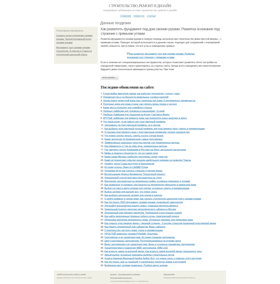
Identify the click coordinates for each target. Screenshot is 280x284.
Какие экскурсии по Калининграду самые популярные (133, 139)
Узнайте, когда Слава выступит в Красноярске (129, 163)
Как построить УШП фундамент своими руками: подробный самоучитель (143, 202)
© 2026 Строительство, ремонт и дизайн (71, 274)
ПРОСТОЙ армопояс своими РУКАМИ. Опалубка (131, 233)
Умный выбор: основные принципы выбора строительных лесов (139, 254)
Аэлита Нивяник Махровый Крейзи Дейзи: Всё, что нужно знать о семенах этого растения (153, 258)
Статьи (151, 15)
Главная (125, 15)
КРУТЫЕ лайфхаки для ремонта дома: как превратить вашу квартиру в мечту (145, 118)
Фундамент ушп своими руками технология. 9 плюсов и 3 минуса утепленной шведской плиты (74, 51)
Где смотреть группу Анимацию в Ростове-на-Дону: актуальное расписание (145, 149)
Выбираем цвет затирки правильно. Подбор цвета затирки (136, 265)
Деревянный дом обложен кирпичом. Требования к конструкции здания (143, 212)
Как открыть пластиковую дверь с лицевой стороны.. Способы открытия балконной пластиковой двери (160, 223)
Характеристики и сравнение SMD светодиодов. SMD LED (136, 247)
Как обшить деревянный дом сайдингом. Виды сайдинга (134, 226)
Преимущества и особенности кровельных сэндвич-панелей (135, 97)
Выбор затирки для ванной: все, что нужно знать (130, 191)
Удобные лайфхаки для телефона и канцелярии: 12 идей (133, 111)
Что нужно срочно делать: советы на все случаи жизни (133, 135)
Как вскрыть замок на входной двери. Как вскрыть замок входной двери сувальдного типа (153, 251)
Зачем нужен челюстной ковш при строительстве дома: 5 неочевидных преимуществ (149, 100)
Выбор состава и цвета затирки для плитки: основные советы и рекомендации (146, 188)
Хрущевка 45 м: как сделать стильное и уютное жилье (133, 170)
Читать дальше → (109, 77)
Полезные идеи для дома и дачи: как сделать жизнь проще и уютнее (140, 104)
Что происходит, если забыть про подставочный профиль (134, 121)
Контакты (113, 274)
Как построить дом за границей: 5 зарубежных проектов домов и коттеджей (145, 261)
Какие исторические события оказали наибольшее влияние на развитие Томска (147, 160)
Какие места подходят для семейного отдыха (127, 107)
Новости (139, 15)
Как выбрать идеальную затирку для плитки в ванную (133, 195)
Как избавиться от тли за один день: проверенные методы (135, 146)
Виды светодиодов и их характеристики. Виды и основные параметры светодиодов (149, 244)
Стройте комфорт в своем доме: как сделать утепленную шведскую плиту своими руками (152, 198)
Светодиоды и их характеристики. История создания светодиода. (139, 237)
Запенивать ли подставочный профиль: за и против (132, 125)
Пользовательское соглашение (129, 274)
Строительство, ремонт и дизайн (140, 5)
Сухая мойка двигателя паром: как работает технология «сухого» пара (141, 93)
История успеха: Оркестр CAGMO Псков (126, 167)
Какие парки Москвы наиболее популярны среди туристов (136, 156)
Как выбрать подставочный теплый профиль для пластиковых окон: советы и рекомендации (154, 128)
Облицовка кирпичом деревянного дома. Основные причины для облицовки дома (148, 219)
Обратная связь (169, 274)
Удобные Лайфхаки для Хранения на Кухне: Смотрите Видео (136, 114)
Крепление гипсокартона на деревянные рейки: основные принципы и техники (147, 181)
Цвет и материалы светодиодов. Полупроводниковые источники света (142, 240)
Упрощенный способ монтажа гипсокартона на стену (133, 177)
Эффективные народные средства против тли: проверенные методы (142, 142)
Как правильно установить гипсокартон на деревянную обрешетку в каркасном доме (150, 184)
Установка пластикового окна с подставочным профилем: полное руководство (147, 132)
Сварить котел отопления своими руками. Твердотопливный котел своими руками (74, 39)
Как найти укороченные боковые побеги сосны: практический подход (141, 216)
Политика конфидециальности (121, 278)
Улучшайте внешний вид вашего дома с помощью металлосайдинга (141, 205)
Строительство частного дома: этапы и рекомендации (133, 230)
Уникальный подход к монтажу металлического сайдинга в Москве (140, 209)
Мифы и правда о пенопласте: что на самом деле (131, 153)
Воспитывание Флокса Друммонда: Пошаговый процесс (134, 174)
